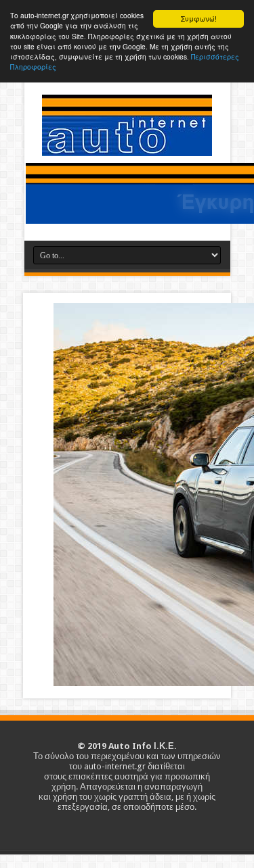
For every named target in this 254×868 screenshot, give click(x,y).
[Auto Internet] (127, 146)
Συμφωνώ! (199, 19)
